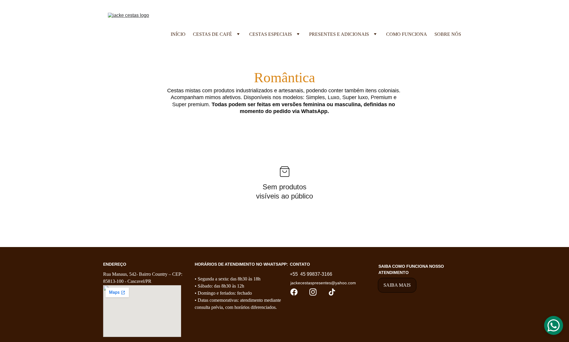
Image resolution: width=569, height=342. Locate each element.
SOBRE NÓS (447, 34)
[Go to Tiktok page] (331, 292)
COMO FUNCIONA (406, 34)
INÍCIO (178, 34)
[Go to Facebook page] (294, 292)
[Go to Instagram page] (313, 292)
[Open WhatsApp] (553, 325)
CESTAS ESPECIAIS (270, 34)
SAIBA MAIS (397, 285)
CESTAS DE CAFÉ (212, 34)
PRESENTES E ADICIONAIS (339, 34)
